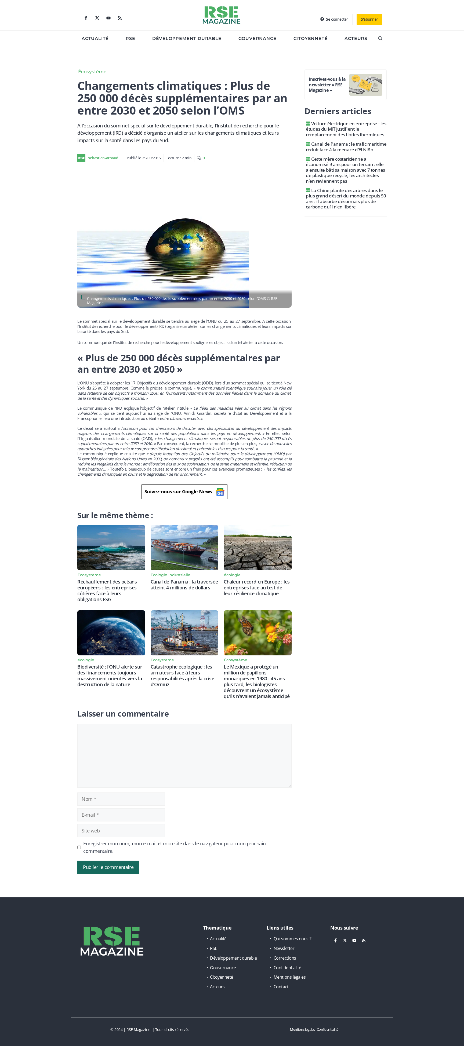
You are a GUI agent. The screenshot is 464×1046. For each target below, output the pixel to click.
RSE (130, 38)
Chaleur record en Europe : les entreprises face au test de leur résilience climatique (257, 587)
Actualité (95, 38)
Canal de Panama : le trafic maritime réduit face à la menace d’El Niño (346, 146)
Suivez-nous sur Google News (178, 491)
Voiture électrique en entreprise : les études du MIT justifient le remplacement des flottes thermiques (346, 129)
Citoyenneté (310, 38)
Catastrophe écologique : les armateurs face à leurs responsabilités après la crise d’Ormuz (182, 675)
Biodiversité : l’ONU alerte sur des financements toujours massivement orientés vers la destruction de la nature (109, 675)
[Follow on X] (97, 18)
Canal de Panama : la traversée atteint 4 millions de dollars (184, 584)
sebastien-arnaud (103, 157)
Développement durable (187, 38)
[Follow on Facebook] (86, 18)
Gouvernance (257, 38)
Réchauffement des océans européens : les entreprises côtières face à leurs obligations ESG (107, 590)
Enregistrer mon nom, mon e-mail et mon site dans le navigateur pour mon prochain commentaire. (174, 847)
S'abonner (369, 19)
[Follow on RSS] (119, 18)
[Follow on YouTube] (108, 18)
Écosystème (92, 71)
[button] (380, 39)
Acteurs (356, 38)
